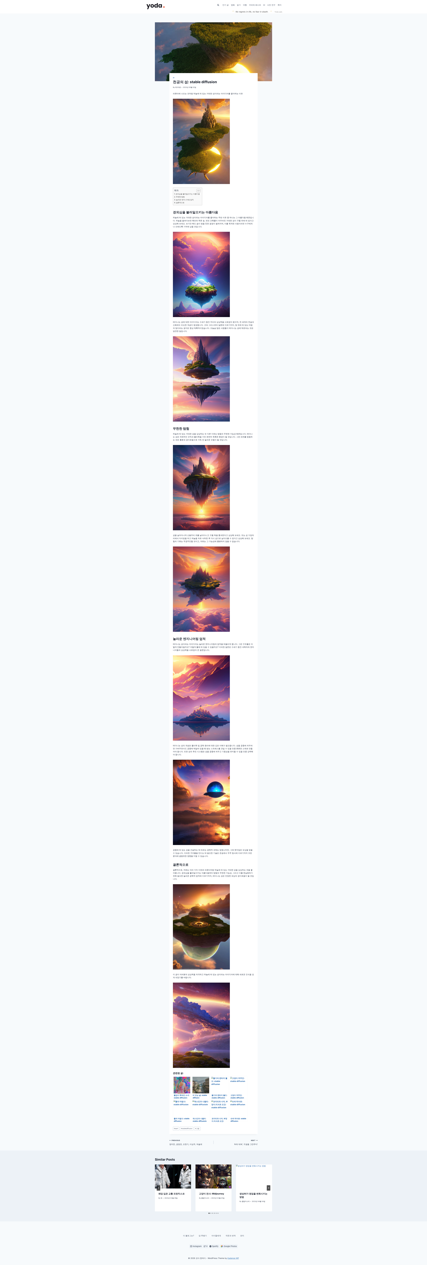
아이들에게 (216, 1236)
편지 (242, 1236)
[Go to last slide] (158, 1188)
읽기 (239, 5)
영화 (233, 5)
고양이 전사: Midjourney (211, 1193)
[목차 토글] (197, 191)
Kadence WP (233, 1258)
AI (264, 5)
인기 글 (225, 5)
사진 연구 (271, 5)
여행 (245, 5)
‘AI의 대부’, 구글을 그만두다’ (246, 1142)
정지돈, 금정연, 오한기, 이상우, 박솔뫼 (185, 1142)
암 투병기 (203, 1236)
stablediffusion (186, 1128)
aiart (176, 1128)
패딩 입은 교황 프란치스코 (171, 1193)
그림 (197, 1128)
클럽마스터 (205, 1198)
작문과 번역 (231, 1236)
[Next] (268, 1188)
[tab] (209, 1213)
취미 (279, 5)
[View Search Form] (218, 5)
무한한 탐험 (180, 197)
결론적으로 (180, 203)
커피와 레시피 (255, 5)
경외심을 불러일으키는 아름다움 (188, 194)
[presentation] (173, 1176)
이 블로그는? (188, 1236)
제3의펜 (178, 87)
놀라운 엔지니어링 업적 (185, 200)
